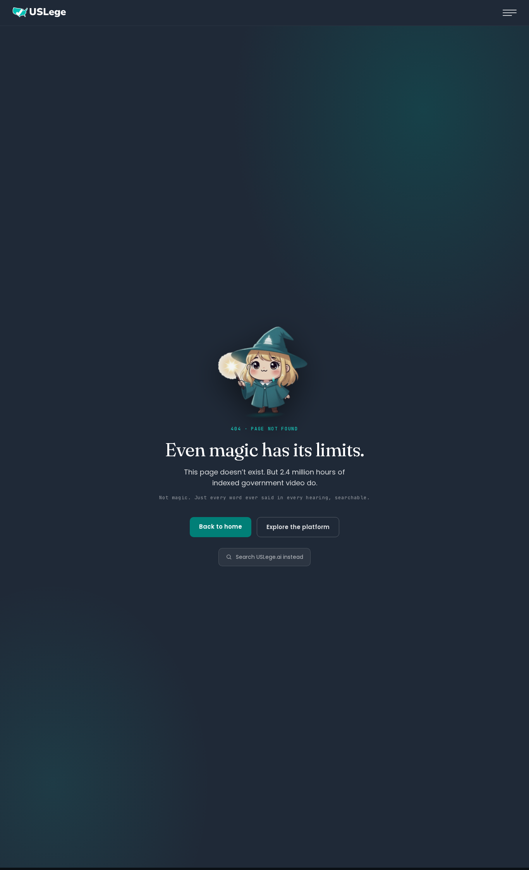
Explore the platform (298, 527)
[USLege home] (39, 13)
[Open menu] (509, 12)
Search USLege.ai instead (269, 557)
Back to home (220, 526)
